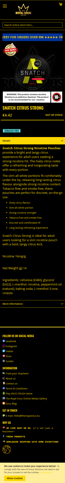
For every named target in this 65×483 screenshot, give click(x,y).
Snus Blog (11, 403)
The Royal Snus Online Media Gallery (26, 398)
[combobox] (32, 25)
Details (6, 140)
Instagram (11, 346)
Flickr (9, 356)
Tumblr (10, 361)
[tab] (32, 140)
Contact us (12, 383)
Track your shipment (17, 373)
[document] (33, 473)
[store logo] (23, 10)
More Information (12, 303)
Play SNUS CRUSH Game (19, 393)
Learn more (45, 472)
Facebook (11, 341)
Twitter (10, 351)
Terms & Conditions (17, 388)
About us (11, 378)
